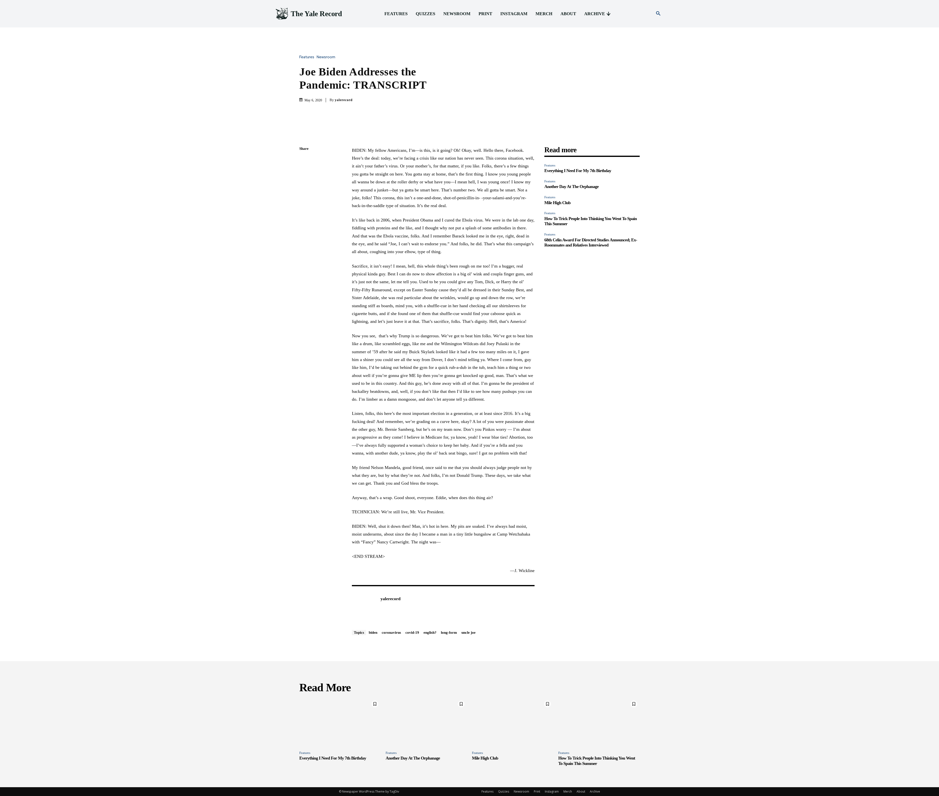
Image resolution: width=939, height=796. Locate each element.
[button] (658, 14)
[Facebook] (304, 160)
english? (430, 632)
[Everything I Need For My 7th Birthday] (340, 722)
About (581, 791)
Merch (567, 791)
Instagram (552, 791)
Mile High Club (557, 202)
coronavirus (391, 632)
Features (306, 57)
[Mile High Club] (512, 722)
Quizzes (503, 791)
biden (373, 632)
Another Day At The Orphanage (571, 186)
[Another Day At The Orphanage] (426, 722)
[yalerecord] (363, 606)
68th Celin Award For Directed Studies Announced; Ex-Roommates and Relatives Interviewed (590, 242)
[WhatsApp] (304, 195)
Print (537, 791)
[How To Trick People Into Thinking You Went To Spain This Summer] (599, 722)
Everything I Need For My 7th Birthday (577, 170)
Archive (595, 791)
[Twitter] (304, 172)
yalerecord (344, 100)
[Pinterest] (304, 183)
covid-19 (412, 632)
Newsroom (326, 57)
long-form (449, 632)
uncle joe (468, 632)
